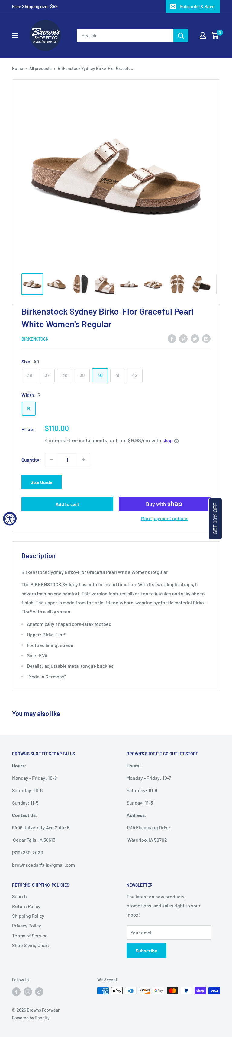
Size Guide (42, 482)
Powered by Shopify (31, 1017)
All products (40, 68)
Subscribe (146, 950)
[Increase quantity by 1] (83, 459)
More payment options (164, 518)
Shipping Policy (28, 916)
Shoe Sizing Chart (30, 945)
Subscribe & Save (197, 6)
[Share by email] (206, 338)
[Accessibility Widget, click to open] (10, 518)
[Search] (180, 35)
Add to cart (67, 504)
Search (19, 896)
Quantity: (31, 459)
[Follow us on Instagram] (28, 991)
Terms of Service (30, 935)
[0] (215, 35)
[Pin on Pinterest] (183, 338)
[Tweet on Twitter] (195, 338)
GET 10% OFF (215, 518)
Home (17, 68)
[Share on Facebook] (172, 338)
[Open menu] (15, 35)
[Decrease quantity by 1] (51, 459)
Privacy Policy (26, 925)
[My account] (203, 35)
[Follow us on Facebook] (16, 991)
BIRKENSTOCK (35, 338)
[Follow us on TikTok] (39, 991)
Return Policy (26, 906)
